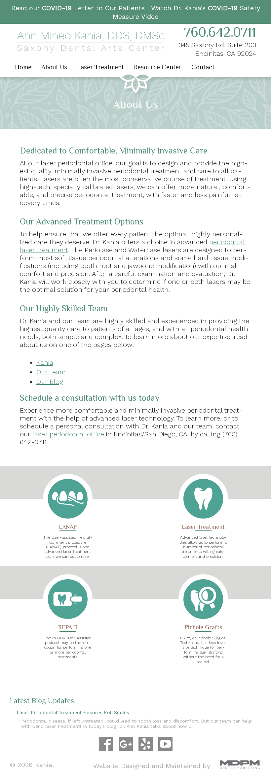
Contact (202, 67)
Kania (44, 362)
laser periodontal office (68, 434)
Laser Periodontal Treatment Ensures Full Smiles (73, 713)
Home (23, 67)
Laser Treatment (100, 67)
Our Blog (49, 382)
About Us (54, 67)
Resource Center (157, 67)
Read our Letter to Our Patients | (81, 8)
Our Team (51, 372)
